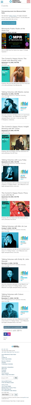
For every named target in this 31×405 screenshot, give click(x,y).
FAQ (3, 356)
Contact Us (4, 357)
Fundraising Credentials (7, 364)
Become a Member (6, 361)
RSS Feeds (4, 368)
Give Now (28, 1)
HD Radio (4, 371)
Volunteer (4, 362)
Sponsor (5, 337)
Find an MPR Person (7, 381)
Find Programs (5, 373)
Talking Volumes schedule (9, 23)
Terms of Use (5, 384)
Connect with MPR (13, 330)
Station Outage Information (8, 374)
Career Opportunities (7, 359)
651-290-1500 (5, 349)
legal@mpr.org (25, 397)
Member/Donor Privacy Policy (9, 387)
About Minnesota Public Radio (9, 354)
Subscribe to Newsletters (8, 367)
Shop (5, 339)
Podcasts (4, 370)
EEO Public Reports (6, 389)
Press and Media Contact (8, 382)
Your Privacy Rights (6, 386)
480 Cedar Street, (10, 352)
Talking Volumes (13, 15)
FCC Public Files (5, 392)
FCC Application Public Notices (9, 390)
